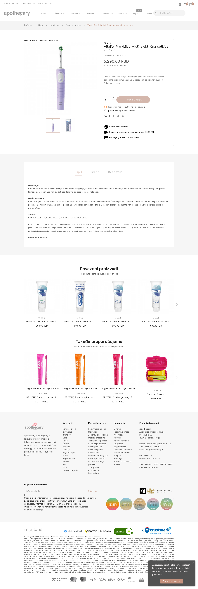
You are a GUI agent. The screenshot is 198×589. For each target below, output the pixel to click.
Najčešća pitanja (96, 449)
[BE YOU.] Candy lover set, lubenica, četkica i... (42, 397)
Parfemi (66, 446)
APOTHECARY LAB (44, 4)
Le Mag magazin (70, 470)
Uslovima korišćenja (33, 510)
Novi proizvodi (69, 429)
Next (99, 79)
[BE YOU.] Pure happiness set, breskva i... (80, 397)
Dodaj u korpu (134, 99)
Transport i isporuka (97, 441)
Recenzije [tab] (115, 172)
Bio (64, 464)
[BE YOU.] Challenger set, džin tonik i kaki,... (118, 397)
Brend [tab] (95, 172)
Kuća (65, 467)
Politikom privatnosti (79, 507)
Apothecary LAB (121, 441)
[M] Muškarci (69, 458)
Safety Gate (93, 467)
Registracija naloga (97, 429)
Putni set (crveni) (156, 394)
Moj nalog (92, 432)
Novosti (117, 438)
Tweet (118, 116)
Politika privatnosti (96, 458)
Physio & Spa (69, 452)
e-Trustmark (93, 470)
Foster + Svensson (76, 537)
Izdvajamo (67, 432)
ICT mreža (118, 435)
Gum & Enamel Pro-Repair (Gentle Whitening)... (80, 321)
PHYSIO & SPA (29, 4)
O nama (117, 429)
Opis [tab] (78, 172)
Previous (22, 79)
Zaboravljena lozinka (98, 435)
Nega (65, 441)
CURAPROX (42, 394)
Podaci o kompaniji (122, 461)
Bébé (65, 455)
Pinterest (123, 116)
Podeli (114, 116)
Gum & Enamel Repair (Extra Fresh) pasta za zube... (42, 321)
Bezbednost (94, 473)
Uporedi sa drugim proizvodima (121, 110)
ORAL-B (41, 318)
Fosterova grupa (121, 432)
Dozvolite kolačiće (171, 581)
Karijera (117, 455)
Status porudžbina (96, 438)
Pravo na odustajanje (98, 455)
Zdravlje (66, 449)
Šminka (66, 444)
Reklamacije (93, 452)
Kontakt (117, 464)
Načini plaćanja (95, 446)
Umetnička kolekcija (123, 449)
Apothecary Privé (122, 452)
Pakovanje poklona (97, 444)
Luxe (65, 438)
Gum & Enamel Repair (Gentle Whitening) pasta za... (156, 321)
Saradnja (118, 458)
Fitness (66, 461)
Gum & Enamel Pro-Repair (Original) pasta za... (118, 321)
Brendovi (67, 435)
